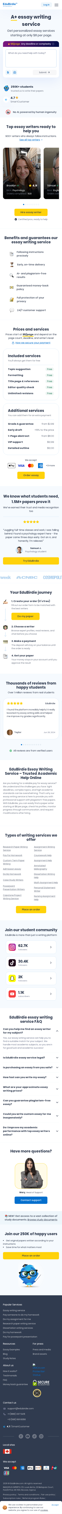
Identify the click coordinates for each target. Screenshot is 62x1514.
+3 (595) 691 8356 (17, 1419)
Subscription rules (12, 1498)
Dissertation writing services (18, 1327)
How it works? (10, 1371)
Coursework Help (43, 855)
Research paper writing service (19, 1323)
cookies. (44, 1510)
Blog (5, 1353)
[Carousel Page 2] (25, 204)
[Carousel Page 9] (38, 744)
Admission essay (12, 868)
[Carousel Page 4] (30, 204)
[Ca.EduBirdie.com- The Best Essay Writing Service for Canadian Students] (7, 1451)
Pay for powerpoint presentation (20, 1336)
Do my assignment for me (17, 1319)
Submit (43, 72)
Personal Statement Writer (44, 889)
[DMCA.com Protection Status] (46, 1370)
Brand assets (40, 1353)
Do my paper (25, 616)
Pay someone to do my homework (21, 1314)
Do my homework (12, 1332)
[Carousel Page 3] (27, 204)
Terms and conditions (28, 1494)
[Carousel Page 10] (40, 744)
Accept (55, 1505)
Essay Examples (11, 1349)
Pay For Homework (12, 855)
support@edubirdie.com (21, 1408)
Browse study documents (42, 1219)
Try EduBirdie (31, 561)
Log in (46, 4)
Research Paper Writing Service (15, 848)
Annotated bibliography (40, 867)
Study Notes (9, 1358)
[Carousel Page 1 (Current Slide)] (23, 204)
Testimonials (10, 1375)
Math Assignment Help (46, 882)
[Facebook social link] (21, 1436)
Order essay (31, 475)
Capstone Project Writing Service (12, 897)
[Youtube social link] (27, 1436)
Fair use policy (48, 1494)
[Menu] (56, 5)
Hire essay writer (31, 212)
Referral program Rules (33, 1498)
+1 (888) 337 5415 (16, 1413)
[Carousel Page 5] (32, 204)
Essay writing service (14, 1310)
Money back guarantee (15, 1384)
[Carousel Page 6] (34, 204)
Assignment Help (43, 860)
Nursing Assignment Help (44, 898)
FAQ (5, 1379)
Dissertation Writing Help (44, 876)
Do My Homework (12, 874)
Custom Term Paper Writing (14, 862)
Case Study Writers (13, 879)
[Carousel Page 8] (38, 204)
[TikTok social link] (34, 1436)
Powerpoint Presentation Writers (14, 887)
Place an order (31, 909)
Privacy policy (9, 1494)
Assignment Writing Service (44, 848)
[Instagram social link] (41, 1436)
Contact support (31, 1200)
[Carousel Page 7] (36, 204)
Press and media (42, 1349)
